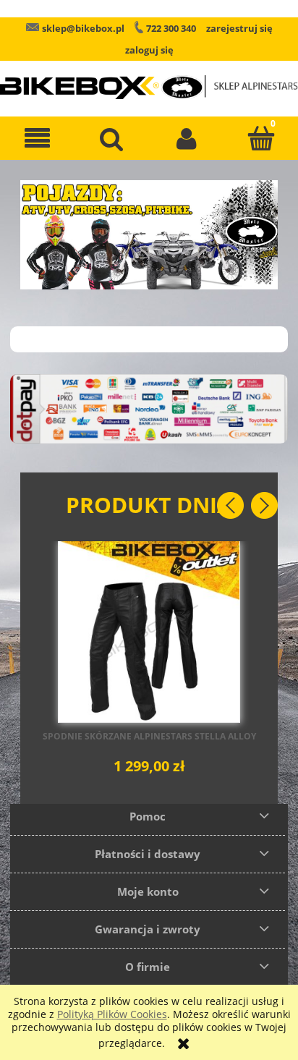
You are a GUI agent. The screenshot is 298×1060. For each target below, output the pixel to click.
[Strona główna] (149, 77)
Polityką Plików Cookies (112, 1014)
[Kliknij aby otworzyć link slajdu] (149, 235)
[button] (37, 138)
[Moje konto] (186, 138)
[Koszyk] (261, 138)
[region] (149, 235)
